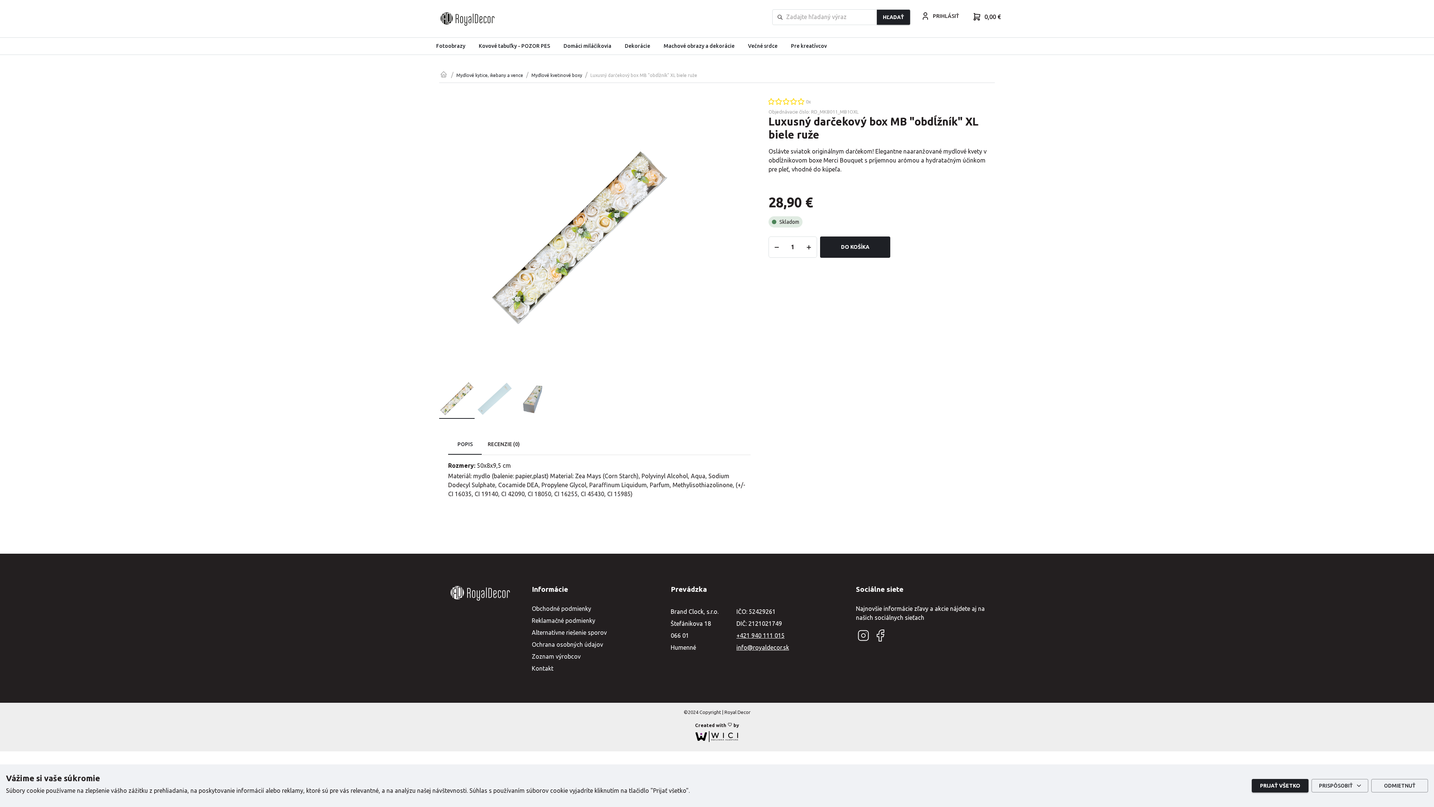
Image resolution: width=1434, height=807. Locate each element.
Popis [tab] (465, 444)
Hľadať (893, 17)
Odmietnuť (1399, 786)
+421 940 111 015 (760, 635)
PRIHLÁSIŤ (946, 16)
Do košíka (855, 247)
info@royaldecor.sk (762, 647)
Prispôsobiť (1336, 786)
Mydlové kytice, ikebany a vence (489, 75)
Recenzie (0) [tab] (504, 444)
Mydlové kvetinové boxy (556, 75)
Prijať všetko (1280, 786)
